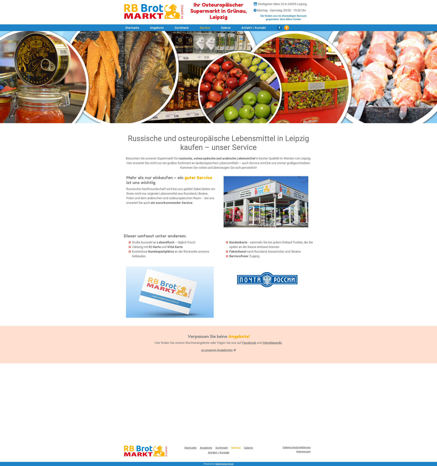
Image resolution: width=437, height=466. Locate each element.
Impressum (303, 451)
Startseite (132, 28)
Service (205, 28)
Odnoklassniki (272, 343)
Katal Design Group (224, 464)
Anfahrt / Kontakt (254, 28)
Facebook (249, 343)
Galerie (226, 28)
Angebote (157, 28)
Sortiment (182, 28)
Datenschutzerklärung (297, 447)
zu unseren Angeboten (217, 350)
